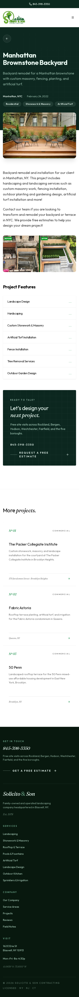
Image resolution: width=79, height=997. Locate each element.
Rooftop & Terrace (14, 847)
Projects (8, 913)
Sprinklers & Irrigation (15, 880)
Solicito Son (19, 793)
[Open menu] (72, 17)
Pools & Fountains (13, 853)
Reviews (7, 920)
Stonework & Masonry (16, 840)
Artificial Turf (10, 860)
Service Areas (11, 906)
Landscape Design (13, 867)
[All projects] (7, 39)
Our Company (11, 900)
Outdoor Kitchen (12, 873)
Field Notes (9, 926)
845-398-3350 (22, 444)
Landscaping (10, 834)
